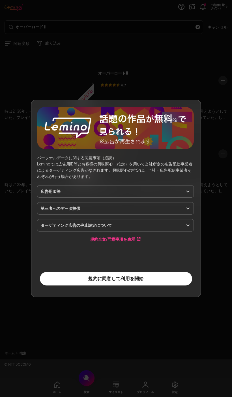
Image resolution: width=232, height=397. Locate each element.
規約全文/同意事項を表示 (112, 239)
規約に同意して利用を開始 (115, 278)
